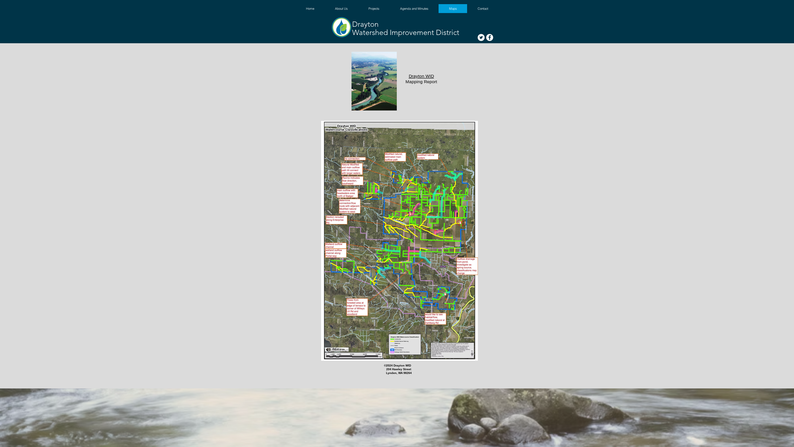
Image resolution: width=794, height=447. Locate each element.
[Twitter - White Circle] (481, 37)
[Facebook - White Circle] (489, 37)
